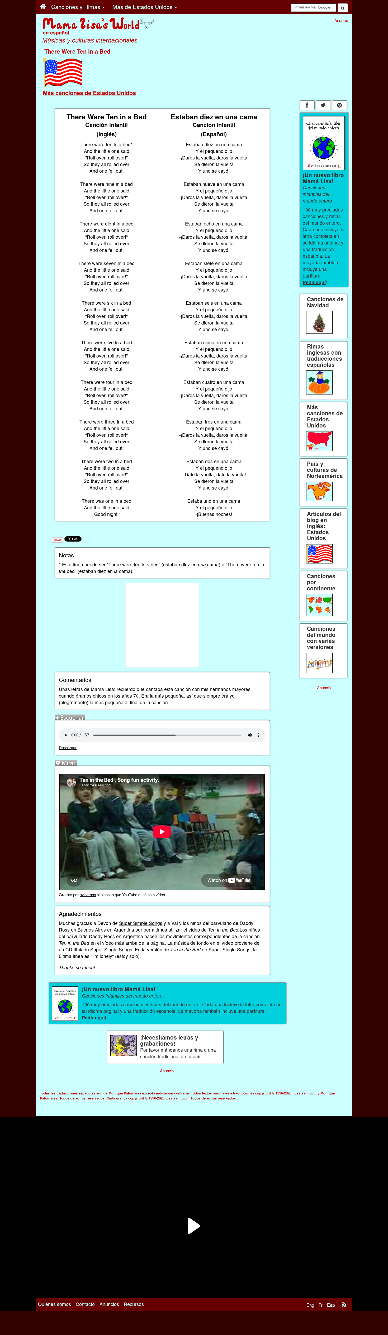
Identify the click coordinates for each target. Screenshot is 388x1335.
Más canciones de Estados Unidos (89, 92)
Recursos (134, 1303)
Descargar (68, 747)
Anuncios (109, 1303)
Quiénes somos (54, 1303)
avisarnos (88, 894)
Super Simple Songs (140, 923)
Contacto (85, 1303)
